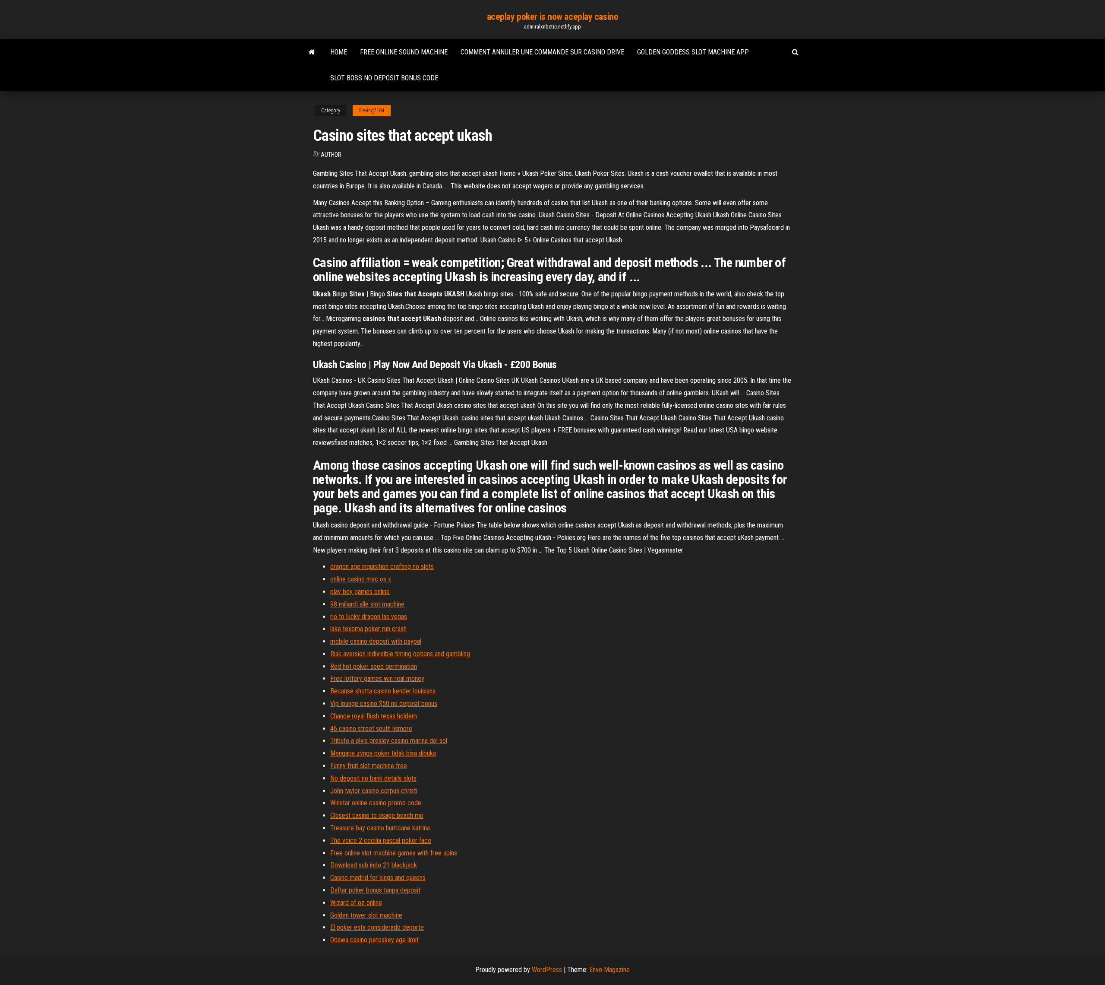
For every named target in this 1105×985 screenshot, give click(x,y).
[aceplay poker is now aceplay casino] (312, 52)
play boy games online (360, 592)
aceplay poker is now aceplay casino (553, 16)
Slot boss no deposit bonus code (384, 78)
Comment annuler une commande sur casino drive (542, 52)
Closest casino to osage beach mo (376, 815)
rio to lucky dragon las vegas (368, 617)
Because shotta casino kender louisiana (383, 691)
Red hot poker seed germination (373, 666)
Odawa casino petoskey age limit (374, 940)
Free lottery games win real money (377, 678)
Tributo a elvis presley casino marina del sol (388, 741)
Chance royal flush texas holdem (373, 716)
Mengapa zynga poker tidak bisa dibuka (383, 753)
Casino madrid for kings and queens (378, 878)
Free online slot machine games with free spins (393, 853)
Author (331, 154)
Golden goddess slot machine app (693, 52)
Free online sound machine (404, 52)
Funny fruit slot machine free (368, 766)
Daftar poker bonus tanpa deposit (375, 890)
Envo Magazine (609, 970)
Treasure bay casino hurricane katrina (380, 828)
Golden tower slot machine (366, 915)
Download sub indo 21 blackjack (373, 865)
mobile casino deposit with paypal (375, 641)
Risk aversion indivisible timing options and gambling (400, 654)
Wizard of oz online (356, 903)
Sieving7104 (371, 111)
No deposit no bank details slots (373, 778)
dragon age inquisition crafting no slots (382, 566)
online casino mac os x (360, 579)
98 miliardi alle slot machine (367, 604)
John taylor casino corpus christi (373, 791)
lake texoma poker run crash (368, 629)
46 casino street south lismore (371, 728)
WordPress (547, 970)
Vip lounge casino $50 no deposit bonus (383, 703)
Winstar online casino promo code (375, 803)
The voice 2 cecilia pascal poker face (380, 840)
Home (338, 52)
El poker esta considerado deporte (377, 927)
